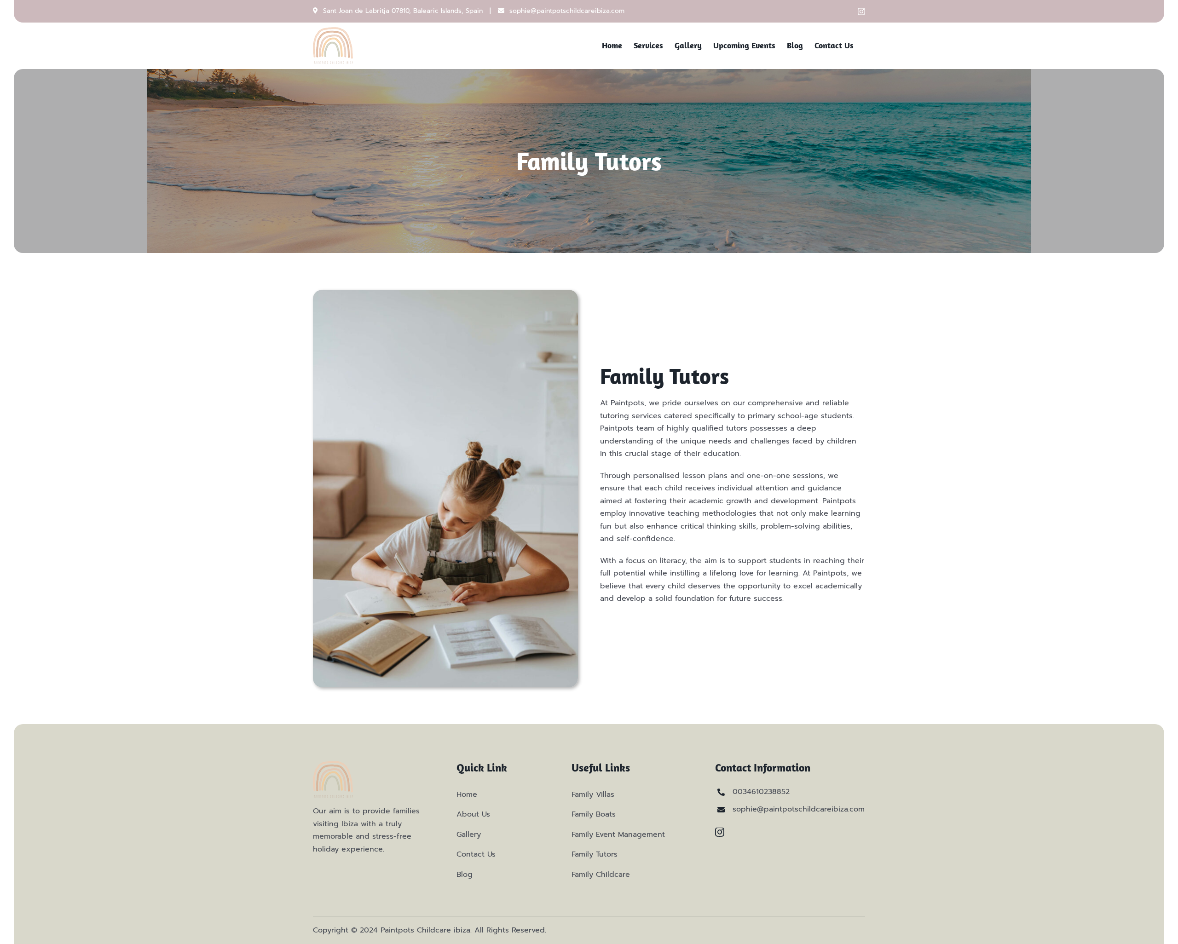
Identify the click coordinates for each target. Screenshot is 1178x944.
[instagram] (719, 832)
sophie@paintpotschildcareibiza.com (566, 11)
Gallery (468, 834)
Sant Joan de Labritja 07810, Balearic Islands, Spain (403, 11)
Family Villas (593, 794)
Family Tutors (595, 854)
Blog (464, 874)
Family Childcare (601, 874)
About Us (473, 814)
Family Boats (594, 814)
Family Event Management (618, 834)
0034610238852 (761, 791)
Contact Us (476, 854)
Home (466, 794)
